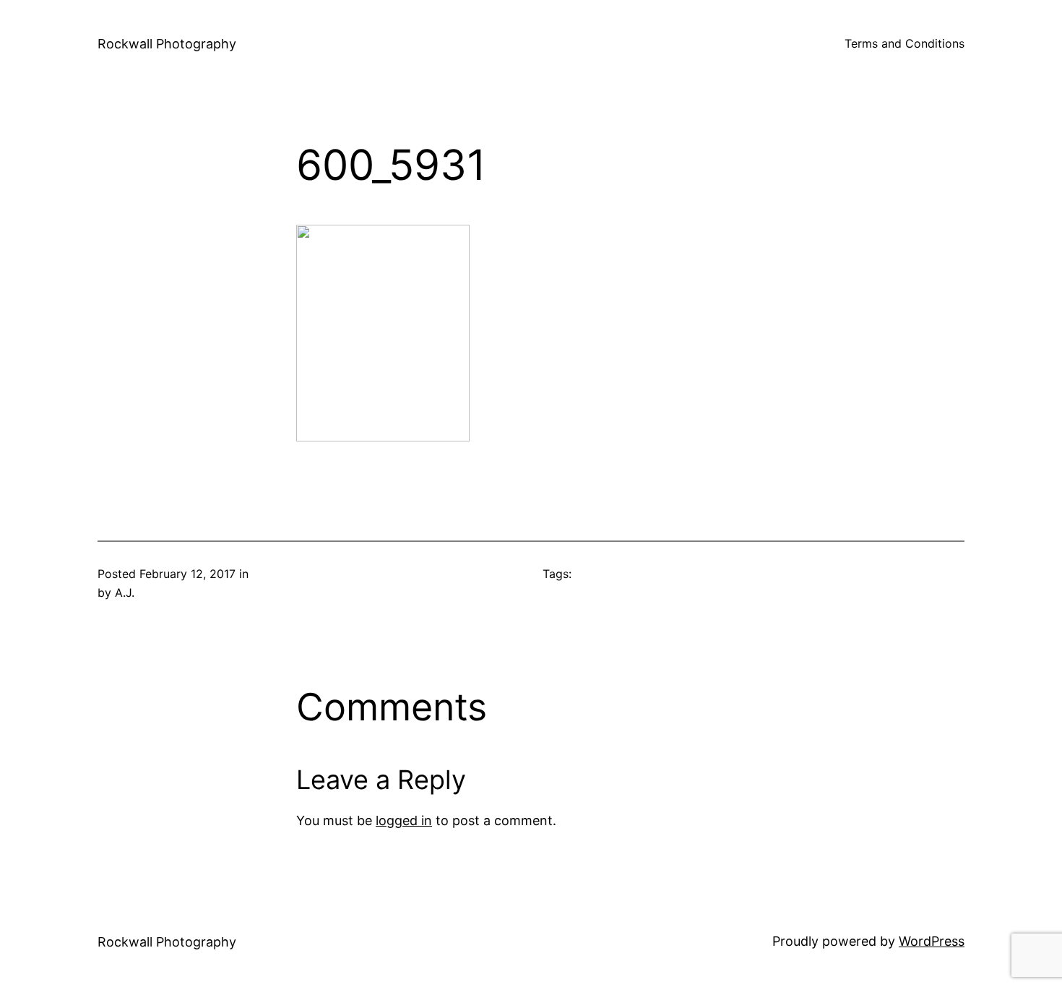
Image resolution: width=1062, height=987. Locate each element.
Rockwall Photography (167, 43)
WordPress (931, 941)
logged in (404, 820)
